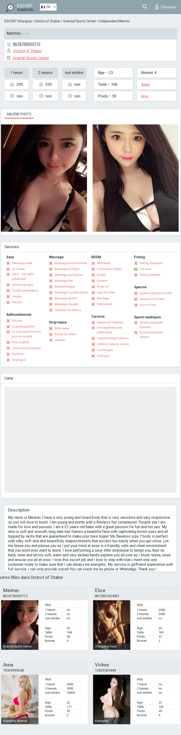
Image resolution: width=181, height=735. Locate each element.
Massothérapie (64, 286)
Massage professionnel (70, 263)
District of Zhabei (47, 21)
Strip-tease (61, 328)
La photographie (23, 326)
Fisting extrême (150, 275)
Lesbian (59, 340)
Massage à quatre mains (71, 292)
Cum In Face (148, 305)
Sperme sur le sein (152, 299)
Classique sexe (22, 263)
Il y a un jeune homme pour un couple (26, 334)
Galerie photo (19, 114)
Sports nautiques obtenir (151, 335)
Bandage (103, 298)
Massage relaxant (66, 304)
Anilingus (103, 356)
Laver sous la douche (26, 348)
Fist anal (145, 269)
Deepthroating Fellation (113, 338)
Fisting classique (151, 263)
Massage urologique (68, 275)
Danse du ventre (65, 334)
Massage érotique (66, 269)
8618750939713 (27, 44)
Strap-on (103, 286)
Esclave (102, 280)
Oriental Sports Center (79, 21)
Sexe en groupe (22, 284)
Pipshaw (17, 354)
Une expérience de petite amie (109, 330)
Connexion (169, 7)
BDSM (101, 275)
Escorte (17, 320)
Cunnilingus (105, 350)
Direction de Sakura (67, 310)
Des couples (20, 342)
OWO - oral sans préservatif (23, 276)
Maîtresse (103, 263)
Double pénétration (25, 290)
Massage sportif (65, 298)
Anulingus (18, 360)
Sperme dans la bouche (156, 293)
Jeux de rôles (106, 292)
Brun (144, 96)
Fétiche (17, 302)
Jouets (16, 296)
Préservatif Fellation (110, 322)
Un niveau (18, 269)
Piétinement (105, 304)
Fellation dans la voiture (113, 344)
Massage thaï (63, 280)
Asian (145, 84)
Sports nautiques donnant (151, 325)
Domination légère (109, 269)
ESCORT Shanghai (18, 21)
